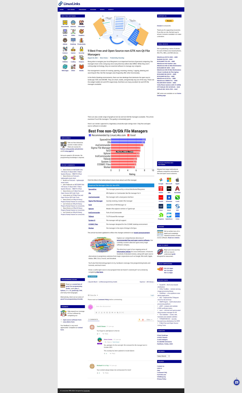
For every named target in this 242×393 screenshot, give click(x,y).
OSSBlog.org (161, 377)
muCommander (94, 197)
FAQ (158, 370)
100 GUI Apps (168, 268)
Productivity (114, 58)
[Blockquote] (112, 312)
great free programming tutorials (71, 299)
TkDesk (91, 216)
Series (102, 9)
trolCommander (94, 213)
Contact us (160, 366)
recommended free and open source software (133, 240)
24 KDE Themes (162, 337)
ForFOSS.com (161, 375)
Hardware (82, 9)
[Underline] (101, 312)
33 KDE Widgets (162, 339)
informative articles (124, 252)
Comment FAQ (162, 372)
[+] (123, 312)
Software (71, 9)
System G (91, 220)
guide (173, 254)
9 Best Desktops (162, 335)
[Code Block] (115, 312)
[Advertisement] (121, 101)
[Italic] (99, 312)
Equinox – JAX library (146, 282)
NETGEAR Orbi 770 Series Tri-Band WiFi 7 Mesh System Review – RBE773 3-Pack (72, 172)
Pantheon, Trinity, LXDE (165, 344)
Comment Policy (103, 299)
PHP (80, 290)
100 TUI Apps (168, 270)
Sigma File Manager (95, 201)
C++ (67, 290)
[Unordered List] (109, 312)
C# (70, 290)
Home (62, 9)
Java (76, 288)
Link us (159, 368)
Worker (91, 228)
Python (62, 290)
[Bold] (96, 312)
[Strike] (104, 312)
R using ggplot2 (68, 151)
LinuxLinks (86, 390)
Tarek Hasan (115, 342)
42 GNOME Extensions (164, 342)
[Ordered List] (107, 312)
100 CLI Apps (168, 272)
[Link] (117, 312)
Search (110, 9)
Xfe (89, 193)
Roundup (121, 58)
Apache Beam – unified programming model (103, 282)
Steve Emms (104, 58)
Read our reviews (173, 238)
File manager (92, 276)
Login (152, 295)
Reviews (93, 9)
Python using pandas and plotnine (71, 149)
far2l (90, 205)
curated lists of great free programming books (74, 286)
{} (120, 312)
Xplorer (91, 209)
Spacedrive (92, 189)
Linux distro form (68, 322)
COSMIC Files (93, 224)
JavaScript (75, 290)
